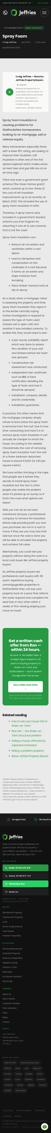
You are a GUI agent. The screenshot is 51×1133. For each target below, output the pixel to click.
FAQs (5, 1012)
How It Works (9, 998)
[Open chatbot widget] (44, 1126)
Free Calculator (10, 1008)
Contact (6, 1021)
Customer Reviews (11, 1003)
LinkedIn (22, 85)
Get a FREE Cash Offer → (25, 686)
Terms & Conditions (23, 1110)
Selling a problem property (28, 750)
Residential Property (12, 912)
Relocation (7, 971)
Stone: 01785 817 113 (20, 875)
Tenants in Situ (10, 967)
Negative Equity (10, 962)
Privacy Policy (8, 1110)
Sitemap (17, 1116)
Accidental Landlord (12, 976)
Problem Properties (12, 935)
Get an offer (44, 3)
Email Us (13, 891)
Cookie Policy (39, 1110)
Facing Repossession (12, 948)
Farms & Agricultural (12, 926)
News (5, 1017)
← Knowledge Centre (13, 27)
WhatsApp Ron (17, 883)
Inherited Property (11, 953)
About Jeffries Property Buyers (30, 756)
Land (5, 921)
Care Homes (8, 931)
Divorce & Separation (13, 958)
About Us (7, 994)
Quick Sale (7, 981)
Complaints (7, 1116)
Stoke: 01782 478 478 (19, 867)
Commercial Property (13, 917)
